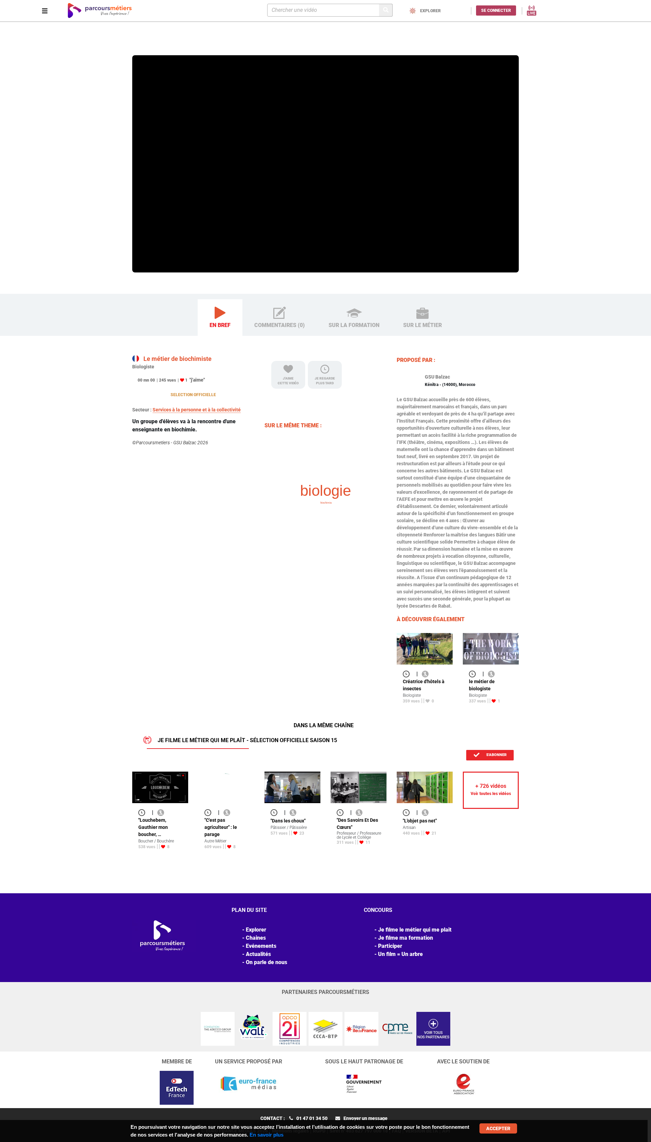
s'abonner (496, 755)
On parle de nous (266, 962)
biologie (325, 490)
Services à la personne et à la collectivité (197, 409)
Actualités (258, 954)
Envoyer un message (365, 1118)
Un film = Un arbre (400, 954)
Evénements (261, 946)
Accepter (498, 1128)
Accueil (141, 45)
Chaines (256, 938)
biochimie (326, 502)
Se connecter (496, 10)
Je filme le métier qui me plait (415, 929)
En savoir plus (266, 1135)
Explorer (161, 45)
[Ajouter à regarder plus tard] (408, 674)
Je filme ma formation (405, 938)
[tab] (220, 317)
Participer (390, 946)
